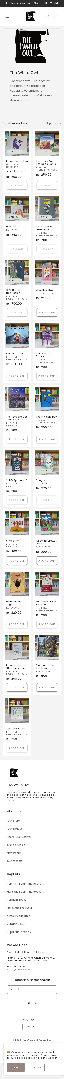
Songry (40, 480)
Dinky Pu (11, 226)
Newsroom (14, 853)
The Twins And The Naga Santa (46, 162)
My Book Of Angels (13, 603)
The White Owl (30, 1039)
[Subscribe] (53, 989)
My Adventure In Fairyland (46, 603)
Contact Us (14, 861)
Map (46, 960)
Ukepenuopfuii (15, 353)
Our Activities (16, 845)
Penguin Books (16, 899)
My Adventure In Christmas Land (16, 666)
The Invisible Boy (46, 416)
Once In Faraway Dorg (46, 542)
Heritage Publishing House (24, 891)
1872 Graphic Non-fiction (14, 291)
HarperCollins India (19, 908)
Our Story (13, 820)
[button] (7, 16)
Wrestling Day (44, 290)
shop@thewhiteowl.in (20, 969)
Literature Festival (19, 837)
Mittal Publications (19, 916)
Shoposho (12, 540)
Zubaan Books (16, 924)
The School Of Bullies (45, 355)
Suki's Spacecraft (17, 480)
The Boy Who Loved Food (44, 228)
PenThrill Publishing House (24, 883)
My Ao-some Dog (17, 161)
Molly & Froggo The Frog (45, 666)
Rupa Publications (19, 932)
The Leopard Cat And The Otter (16, 418)
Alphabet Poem (15, 728)
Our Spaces (15, 828)
